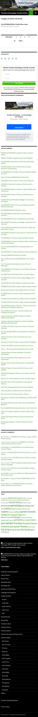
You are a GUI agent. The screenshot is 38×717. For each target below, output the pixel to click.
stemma (11, 520)
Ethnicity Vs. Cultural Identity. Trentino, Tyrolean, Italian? (18, 378)
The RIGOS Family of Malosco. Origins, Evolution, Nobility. (18, 298)
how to (14, 509)
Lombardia (20, 509)
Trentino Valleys (6, 637)
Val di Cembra (31, 527)
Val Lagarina (5, 683)
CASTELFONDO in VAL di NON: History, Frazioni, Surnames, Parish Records (16, 167)
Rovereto (5, 651)
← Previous (8, 37)
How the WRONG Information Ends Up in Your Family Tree (19, 408)
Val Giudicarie (27, 529)
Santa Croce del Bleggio (10, 517)
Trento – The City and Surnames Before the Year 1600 (17, 349)
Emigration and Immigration (9, 571)
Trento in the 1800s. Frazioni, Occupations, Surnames (17, 345)
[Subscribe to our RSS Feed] (13, 59)
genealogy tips (28, 505)
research (5, 514)
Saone (22, 517)
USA (3, 613)
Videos (3, 693)
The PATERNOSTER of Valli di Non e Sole (14, 24)
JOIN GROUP (19, 128)
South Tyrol (5, 610)
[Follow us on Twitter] (6, 59)
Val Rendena (5, 532)
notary (17, 512)
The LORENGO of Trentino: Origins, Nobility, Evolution (17, 238)
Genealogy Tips (5, 585)
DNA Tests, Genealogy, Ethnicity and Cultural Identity (17, 387)
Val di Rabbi (5, 672)
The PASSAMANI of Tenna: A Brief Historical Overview (17, 219)
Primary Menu (35, 13)
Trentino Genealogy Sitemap (9, 700)
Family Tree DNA (27, 502)
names (28, 509)
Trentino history (30, 523)
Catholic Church (5, 500)
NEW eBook (4, 560)
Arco (7, 498)
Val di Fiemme (6, 665)
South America (6, 606)
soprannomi (4, 520)
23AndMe (3, 498)
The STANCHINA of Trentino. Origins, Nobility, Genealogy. (18, 302)
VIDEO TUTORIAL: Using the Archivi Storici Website (17, 158)
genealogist (5, 506)
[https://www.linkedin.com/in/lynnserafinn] (9, 59)
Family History (5, 575)
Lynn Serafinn (5, 437)
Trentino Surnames (10, 526)
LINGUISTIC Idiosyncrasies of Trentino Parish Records (17, 180)
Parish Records (5, 617)
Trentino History (6, 627)
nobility (5, 511)
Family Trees (5, 578)
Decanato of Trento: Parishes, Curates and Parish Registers (18, 342)
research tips (16, 514)
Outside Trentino (6, 596)
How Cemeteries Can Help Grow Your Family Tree (16, 390)
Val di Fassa (5, 662)
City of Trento (6, 644)
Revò (24, 515)
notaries (11, 512)
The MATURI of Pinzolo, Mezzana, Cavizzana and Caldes (17, 283)
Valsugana (5, 689)
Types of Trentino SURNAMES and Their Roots (15, 177)
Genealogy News (6, 582)
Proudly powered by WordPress (18, 714)
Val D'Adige (5, 655)
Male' (24, 509)
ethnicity (27, 500)
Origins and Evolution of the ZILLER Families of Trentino (18, 290)
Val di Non (6, 529)
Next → (21, 41)
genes (2, 509)
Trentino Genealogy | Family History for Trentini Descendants (15, 13)
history (8, 508)
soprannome (28, 517)
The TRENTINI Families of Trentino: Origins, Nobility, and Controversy (17, 484)
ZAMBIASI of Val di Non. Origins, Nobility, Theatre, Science (19, 286)
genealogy (16, 505)
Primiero (4, 648)
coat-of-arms (14, 500)
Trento (23, 526)
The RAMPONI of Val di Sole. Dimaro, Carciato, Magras (17, 274)
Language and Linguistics (8, 592)
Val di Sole (16, 530)
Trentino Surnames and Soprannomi (12, 634)
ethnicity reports (5, 502)
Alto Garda (5, 641)
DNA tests (21, 500)
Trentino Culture (6, 624)
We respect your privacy (11, 88)
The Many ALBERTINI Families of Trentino (13, 255)
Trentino (17, 523)
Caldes (24, 498)
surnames (7, 523)
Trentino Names (6, 630)
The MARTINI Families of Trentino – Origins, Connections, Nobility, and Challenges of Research (18, 306)
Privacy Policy (5, 707)
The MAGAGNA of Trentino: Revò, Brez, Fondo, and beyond (19, 252)
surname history (29, 520)
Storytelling (4, 620)
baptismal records (15, 498)
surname (18, 519)
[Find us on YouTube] (17, 59)
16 (14, 41)
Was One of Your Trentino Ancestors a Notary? (15, 394)
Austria (4, 599)
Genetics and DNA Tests (8, 589)
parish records (28, 511)
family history (16, 502)
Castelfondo (29, 498)
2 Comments (16, 26)
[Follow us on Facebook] (2, 59)
